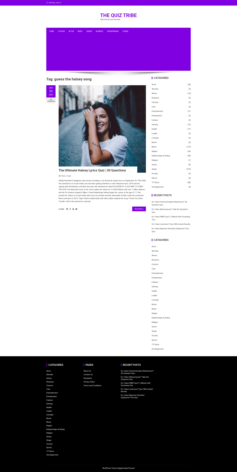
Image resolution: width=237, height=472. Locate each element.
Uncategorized (157, 187)
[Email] (76, 209)
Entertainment (157, 111)
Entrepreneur (113, 31)
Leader (125, 31)
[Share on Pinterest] (73, 209)
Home (51, 31)
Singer (89, 31)
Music (80, 31)
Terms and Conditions (92, 385)
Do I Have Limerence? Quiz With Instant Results (171, 224)
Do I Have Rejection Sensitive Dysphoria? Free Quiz (132, 396)
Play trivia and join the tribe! (110, 19)
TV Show (61, 31)
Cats (154, 107)
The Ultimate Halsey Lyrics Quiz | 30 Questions (92, 170)
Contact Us (88, 374)
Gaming (155, 124)
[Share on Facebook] (67, 209)
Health (154, 129)
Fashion (155, 120)
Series (154, 165)
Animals (155, 89)
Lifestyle (155, 138)
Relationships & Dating (161, 156)
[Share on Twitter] (70, 209)
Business (99, 31)
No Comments (51, 100)
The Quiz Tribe (118, 15)
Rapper (154, 151)
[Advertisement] (118, 53)
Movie (154, 142)
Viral (120, 468)
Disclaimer (88, 378)
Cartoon (155, 102)
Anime (154, 93)
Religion (155, 160)
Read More (139, 209)
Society (155, 173)
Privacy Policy (89, 382)
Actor (71, 31)
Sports (154, 178)
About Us (87, 371)
